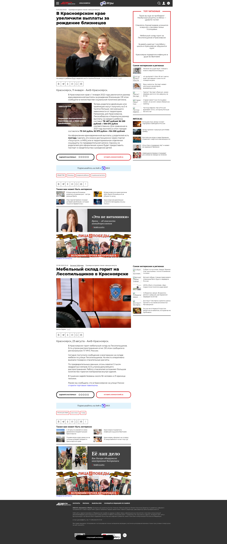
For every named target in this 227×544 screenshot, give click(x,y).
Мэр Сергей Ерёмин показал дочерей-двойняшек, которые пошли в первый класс (77, 202)
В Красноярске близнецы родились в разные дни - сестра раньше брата (78, 194)
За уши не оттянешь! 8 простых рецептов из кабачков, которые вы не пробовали (157, 310)
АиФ (120, 78)
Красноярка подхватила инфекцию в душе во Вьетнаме (152, 56)
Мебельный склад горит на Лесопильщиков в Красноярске (152, 37)
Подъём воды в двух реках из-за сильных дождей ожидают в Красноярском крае (78, 439)
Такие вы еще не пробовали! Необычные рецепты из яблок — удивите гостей (152, 18)
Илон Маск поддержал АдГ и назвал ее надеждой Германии (155, 146)
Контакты (76, 503)
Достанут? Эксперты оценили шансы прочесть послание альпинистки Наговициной (156, 302)
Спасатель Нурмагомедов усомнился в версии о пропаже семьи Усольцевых (151, 27)
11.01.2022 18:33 (61, 10)
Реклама (86, 503)
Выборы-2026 (96, 503)
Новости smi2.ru (64, 258)
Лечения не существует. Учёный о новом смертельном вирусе (155, 69)
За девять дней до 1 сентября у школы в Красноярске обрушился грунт (152, 46)
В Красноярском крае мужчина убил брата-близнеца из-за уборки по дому (115, 194)
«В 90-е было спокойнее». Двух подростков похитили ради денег (155, 286)
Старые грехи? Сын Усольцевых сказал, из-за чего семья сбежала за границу (156, 102)
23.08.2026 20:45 (62, 265)
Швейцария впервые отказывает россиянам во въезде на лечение (154, 154)
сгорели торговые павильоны (83, 385)
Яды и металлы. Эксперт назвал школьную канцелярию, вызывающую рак (154, 86)
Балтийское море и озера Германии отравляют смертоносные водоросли (156, 138)
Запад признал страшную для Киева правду (155, 130)
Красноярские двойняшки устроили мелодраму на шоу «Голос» (114, 202)
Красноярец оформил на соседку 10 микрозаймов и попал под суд (116, 438)
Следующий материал (95, 537)
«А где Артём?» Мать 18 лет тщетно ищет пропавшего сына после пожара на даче (156, 78)
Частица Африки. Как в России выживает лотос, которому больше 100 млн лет (156, 109)
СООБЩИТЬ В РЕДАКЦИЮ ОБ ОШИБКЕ (117, 503)
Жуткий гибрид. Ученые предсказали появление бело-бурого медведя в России (157, 279)
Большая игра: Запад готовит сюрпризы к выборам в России (153, 122)
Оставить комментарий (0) (113, 157)
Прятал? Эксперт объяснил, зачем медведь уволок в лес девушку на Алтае (155, 94)
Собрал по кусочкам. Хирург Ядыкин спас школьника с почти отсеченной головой (156, 271)
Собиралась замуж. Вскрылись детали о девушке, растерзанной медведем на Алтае (155, 295)
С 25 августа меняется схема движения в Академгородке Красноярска (76, 432)
